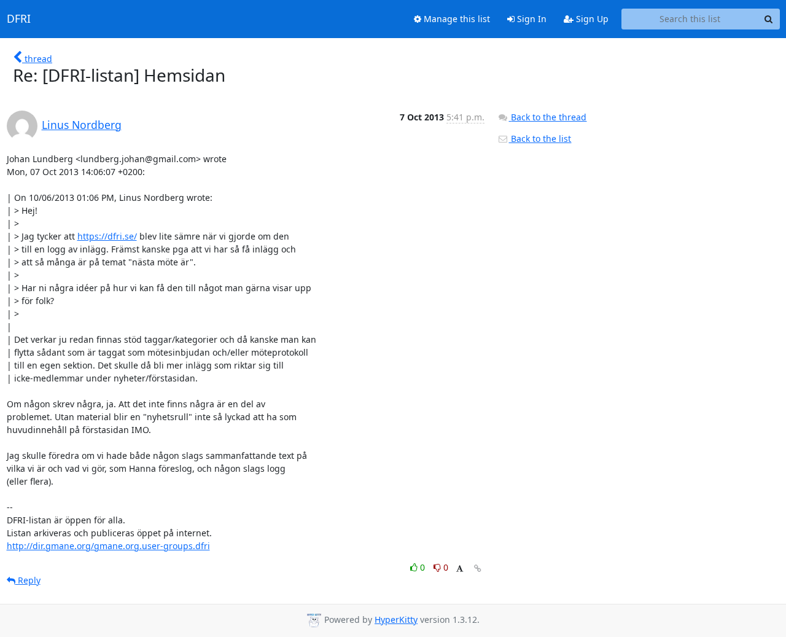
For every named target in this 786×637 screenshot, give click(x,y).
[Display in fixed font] (459, 569)
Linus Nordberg (82, 124)
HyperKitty (396, 619)
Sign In (531, 19)
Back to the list (539, 138)
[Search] (769, 19)
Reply (28, 580)
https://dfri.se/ (107, 236)
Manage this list (455, 19)
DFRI (19, 19)
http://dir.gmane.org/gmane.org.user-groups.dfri (108, 546)
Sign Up (591, 19)
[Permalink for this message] (477, 568)
